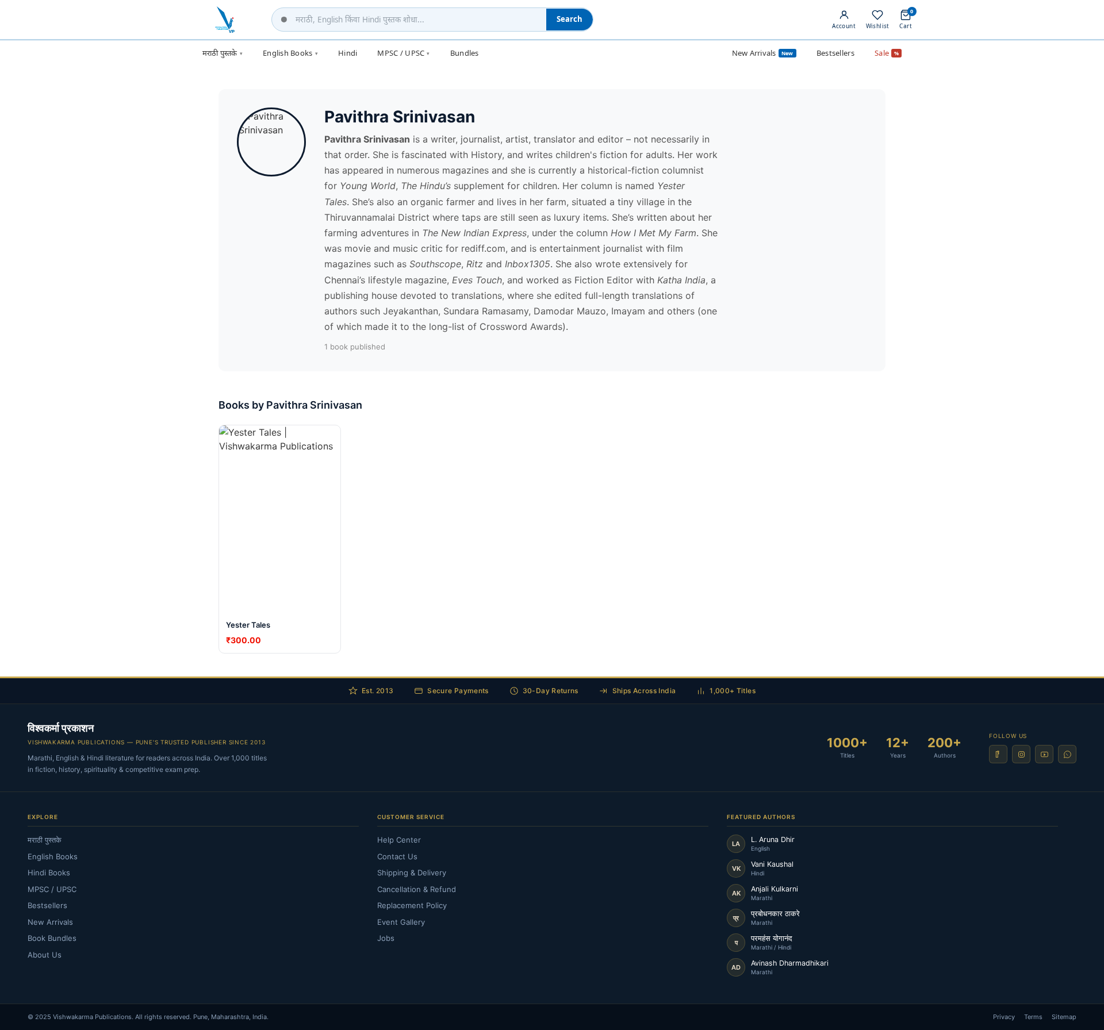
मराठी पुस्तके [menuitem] (222, 53)
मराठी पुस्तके (45, 839)
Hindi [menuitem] (347, 53)
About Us (45, 954)
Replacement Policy (412, 905)
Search (569, 19)
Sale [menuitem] (887, 53)
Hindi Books (49, 872)
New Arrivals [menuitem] (762, 53)
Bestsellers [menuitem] (835, 53)
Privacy (1004, 1017)
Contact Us (397, 856)
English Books (53, 856)
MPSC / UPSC (52, 889)
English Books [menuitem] (290, 53)
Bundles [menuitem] (464, 53)
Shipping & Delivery (411, 872)
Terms (1033, 1017)
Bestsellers (47, 905)
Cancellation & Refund (416, 889)
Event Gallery (401, 922)
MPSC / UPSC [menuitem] (403, 53)
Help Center (399, 839)
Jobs (385, 938)
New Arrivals (50, 922)
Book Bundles (52, 938)
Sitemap (1064, 1017)
